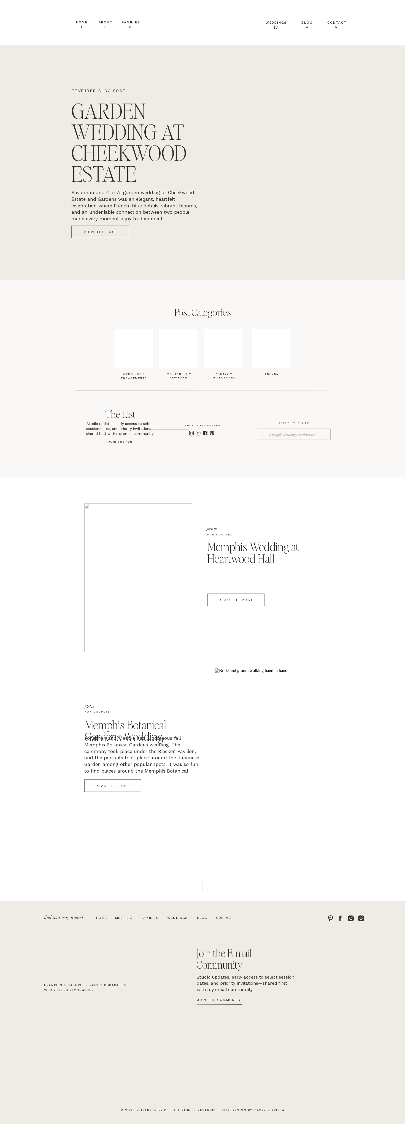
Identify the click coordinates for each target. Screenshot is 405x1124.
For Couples (220, 534)
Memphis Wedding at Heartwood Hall (253, 552)
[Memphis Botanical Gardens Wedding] (268, 742)
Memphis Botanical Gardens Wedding (125, 730)
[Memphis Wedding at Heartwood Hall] (138, 577)
